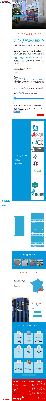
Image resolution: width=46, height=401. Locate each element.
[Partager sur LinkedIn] (17, 3)
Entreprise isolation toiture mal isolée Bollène (41, 385)
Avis (3, 202)
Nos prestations (6, 200)
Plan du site (15, 391)
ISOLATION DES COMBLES (35, 218)
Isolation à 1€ (34, 232)
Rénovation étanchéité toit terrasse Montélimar (41, 391)
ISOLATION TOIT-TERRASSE (35, 222)
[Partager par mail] (22, 2)
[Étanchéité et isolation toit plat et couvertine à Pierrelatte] (17, 262)
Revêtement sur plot (35, 243)
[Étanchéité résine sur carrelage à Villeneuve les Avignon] (25, 262)
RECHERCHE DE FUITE (35, 213)
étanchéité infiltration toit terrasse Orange (41, 399)
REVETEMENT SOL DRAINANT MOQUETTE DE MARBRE (36, 229)
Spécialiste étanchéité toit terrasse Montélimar (41, 387)
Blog (3, 204)
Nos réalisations (6, 201)
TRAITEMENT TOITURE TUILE (36, 236)
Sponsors (37, 304)
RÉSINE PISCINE (34, 224)
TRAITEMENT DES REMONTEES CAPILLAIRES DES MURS (36, 246)
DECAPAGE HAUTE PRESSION (36, 220)
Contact (4, 205)
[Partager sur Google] (19, 3)
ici (27, 109)
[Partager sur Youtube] (15, 3)
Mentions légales (15, 388)
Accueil (3, 197)
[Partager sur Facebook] (13, 3)
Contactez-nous (16, 15)
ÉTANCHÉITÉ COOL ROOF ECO (36, 234)
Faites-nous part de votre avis (29, 374)
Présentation (5, 199)
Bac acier (33, 241)
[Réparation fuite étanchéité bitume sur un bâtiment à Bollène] (32, 262)
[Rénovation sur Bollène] (40, 262)
